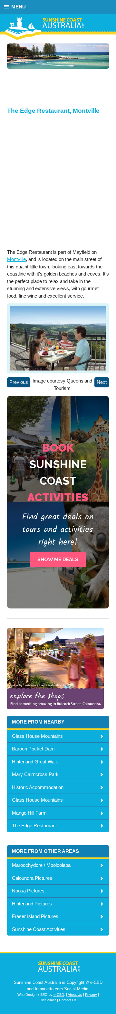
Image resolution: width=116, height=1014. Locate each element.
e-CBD (58, 994)
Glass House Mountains (37, 736)
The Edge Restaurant (34, 825)
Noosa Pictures (28, 890)
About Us (75, 994)
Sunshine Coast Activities (38, 929)
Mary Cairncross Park (35, 774)
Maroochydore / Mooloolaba (41, 865)
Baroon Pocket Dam (33, 748)
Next (102, 382)
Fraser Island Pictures (35, 916)
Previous (18, 382)
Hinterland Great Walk (35, 761)
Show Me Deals (57, 559)
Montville (16, 259)
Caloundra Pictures (32, 878)
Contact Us (68, 1000)
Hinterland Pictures (32, 903)
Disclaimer (48, 1000)
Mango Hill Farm (29, 813)
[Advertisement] (51, 91)
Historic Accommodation (37, 787)
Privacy (91, 994)
